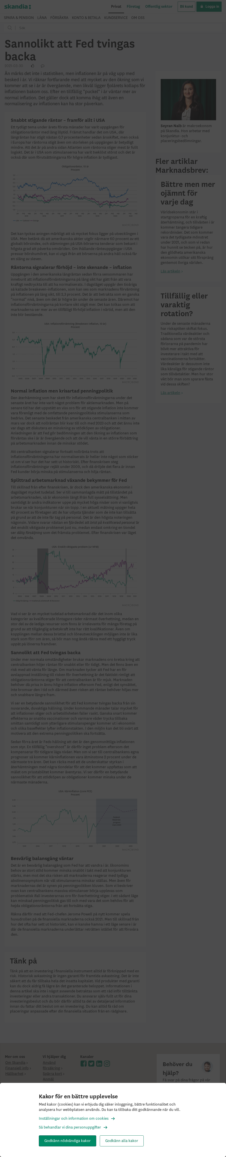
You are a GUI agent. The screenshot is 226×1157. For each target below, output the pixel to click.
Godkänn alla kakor (121, 1141)
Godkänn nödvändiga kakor (67, 1141)
